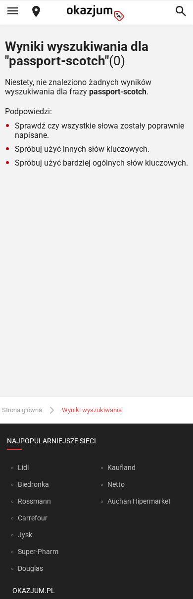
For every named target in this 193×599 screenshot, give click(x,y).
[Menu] (12, 11)
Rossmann (34, 501)
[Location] (36, 12)
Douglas (30, 568)
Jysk (25, 535)
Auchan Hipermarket (139, 501)
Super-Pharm (38, 552)
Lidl (23, 467)
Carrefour (33, 518)
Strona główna (22, 410)
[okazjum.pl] (96, 13)
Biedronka (33, 484)
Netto (116, 484)
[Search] (180, 11)
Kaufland (121, 467)
